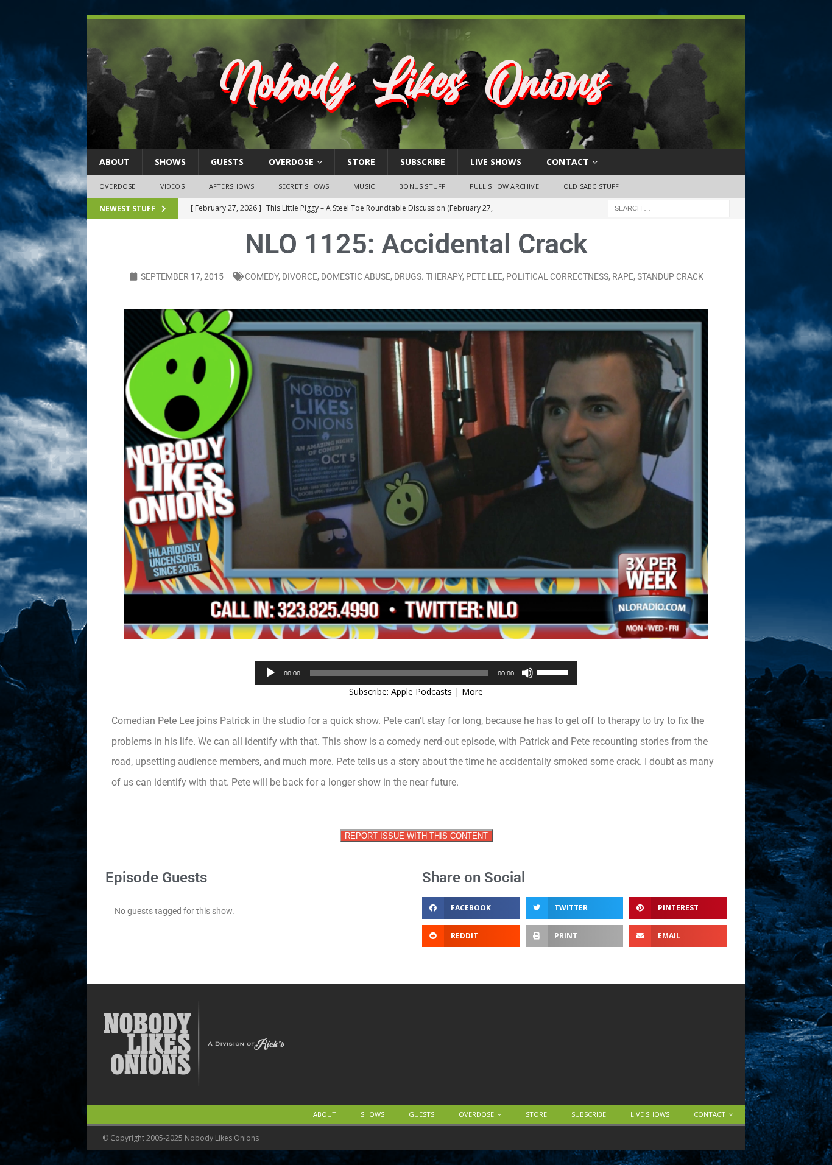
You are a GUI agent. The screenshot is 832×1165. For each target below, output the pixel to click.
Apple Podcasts (421, 691)
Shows (170, 161)
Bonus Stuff (422, 186)
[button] (471, 908)
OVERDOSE (291, 161)
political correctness (557, 276)
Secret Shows (303, 186)
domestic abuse (355, 276)
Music (364, 186)
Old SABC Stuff (591, 186)
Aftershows (231, 186)
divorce (299, 276)
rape (622, 276)
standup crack (670, 276)
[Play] (270, 673)
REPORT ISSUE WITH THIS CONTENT (416, 835)
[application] (416, 673)
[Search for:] (669, 207)
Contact (567, 161)
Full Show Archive (504, 186)
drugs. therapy (428, 276)
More (472, 691)
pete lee (484, 276)
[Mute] (527, 673)
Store (361, 161)
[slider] (554, 672)
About (114, 161)
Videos (172, 186)
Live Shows (495, 161)
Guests (227, 161)
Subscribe (422, 161)
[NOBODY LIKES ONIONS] (416, 142)
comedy (261, 276)
